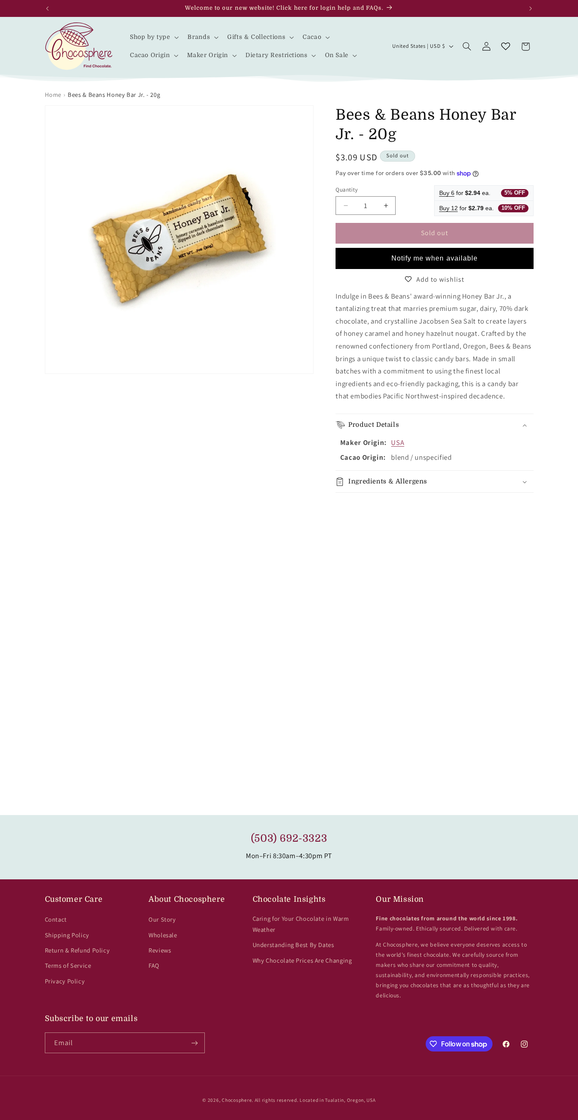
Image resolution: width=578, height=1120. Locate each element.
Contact (56, 919)
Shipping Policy (67, 935)
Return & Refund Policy (77, 950)
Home (53, 95)
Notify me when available (434, 258)
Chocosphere (237, 1100)
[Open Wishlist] (505, 46)
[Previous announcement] (47, 8)
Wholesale (163, 935)
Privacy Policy (65, 981)
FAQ (154, 965)
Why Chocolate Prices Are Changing (302, 960)
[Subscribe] (194, 1042)
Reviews (160, 950)
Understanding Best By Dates (293, 945)
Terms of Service (68, 965)
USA (397, 442)
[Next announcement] (530, 8)
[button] (153, 37)
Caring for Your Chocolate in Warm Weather (301, 923)
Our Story (162, 919)
